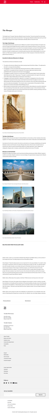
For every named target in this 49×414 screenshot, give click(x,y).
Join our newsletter (8, 391)
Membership (6, 354)
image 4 (27, 71)
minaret (6, 78)
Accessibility (6, 344)
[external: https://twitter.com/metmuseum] (6, 382)
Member (36, 2)
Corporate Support (7, 360)
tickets (31, 2)
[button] (42, 2)
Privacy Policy (10, 405)
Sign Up (40, 395)
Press (5, 345)
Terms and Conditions (12, 404)
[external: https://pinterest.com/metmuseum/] (8, 382)
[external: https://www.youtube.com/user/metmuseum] (15, 382)
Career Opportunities (8, 367)
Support (5, 353)
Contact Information (11, 407)
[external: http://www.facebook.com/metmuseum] (4, 382)
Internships (6, 373)
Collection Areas (7, 340)
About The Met (6, 336)
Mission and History (7, 338)
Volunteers (6, 369)
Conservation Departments (9, 342)
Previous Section (7, 300)
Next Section (28, 300)
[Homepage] (5, 2)
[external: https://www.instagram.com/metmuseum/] (11, 382)
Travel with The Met (7, 358)
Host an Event (6, 356)
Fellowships (6, 371)
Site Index (9, 402)
